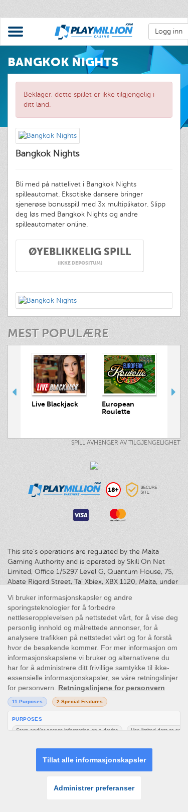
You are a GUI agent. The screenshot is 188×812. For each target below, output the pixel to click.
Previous (14, 391)
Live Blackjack (55, 404)
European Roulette (118, 408)
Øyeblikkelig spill (80, 256)
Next (173, 391)
